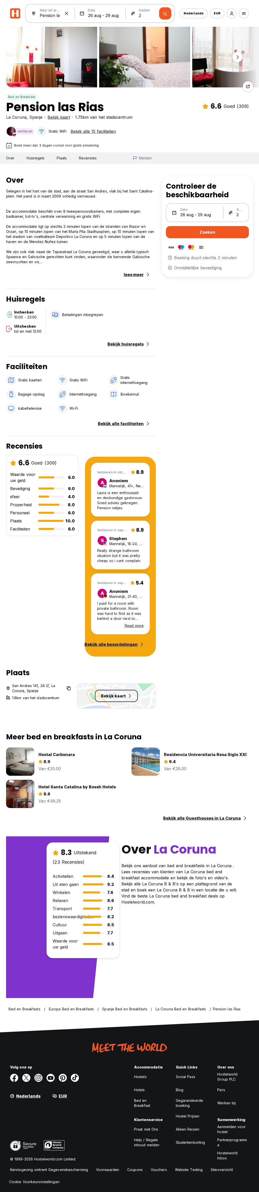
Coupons (135, 1169)
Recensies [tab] (88, 158)
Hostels (140, 1077)
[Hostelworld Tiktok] (75, 1078)
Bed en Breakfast (21, 97)
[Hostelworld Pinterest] (63, 1078)
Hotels (139, 1090)
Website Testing (189, 1169)
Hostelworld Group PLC (227, 1076)
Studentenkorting (190, 1142)
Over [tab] (10, 158)
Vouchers (159, 1169)
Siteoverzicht (222, 1169)
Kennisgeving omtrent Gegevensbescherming (49, 1169)
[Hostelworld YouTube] (51, 1078)
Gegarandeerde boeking (189, 1103)
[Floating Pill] (237, 57)
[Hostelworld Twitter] (26, 1078)
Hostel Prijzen (187, 1116)
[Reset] (66, 13)
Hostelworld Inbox (227, 1155)
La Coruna (16, 117)
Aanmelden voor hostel (231, 1129)
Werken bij (226, 1103)
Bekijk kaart (59, 117)
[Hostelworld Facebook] (14, 1078)
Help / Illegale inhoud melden (146, 1142)
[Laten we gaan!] (165, 13)
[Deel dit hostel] (248, 86)
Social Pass (185, 1077)
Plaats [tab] (62, 158)
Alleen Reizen (187, 1129)
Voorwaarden (107, 1169)
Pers (221, 1090)
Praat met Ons (146, 1129)
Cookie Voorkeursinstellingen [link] (34, 1182)
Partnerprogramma (232, 1142)
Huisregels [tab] (36, 158)
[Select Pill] (232, 13)
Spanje (35, 117)
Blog (179, 1090)
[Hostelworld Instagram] (38, 1078)
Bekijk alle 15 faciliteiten (93, 131)
